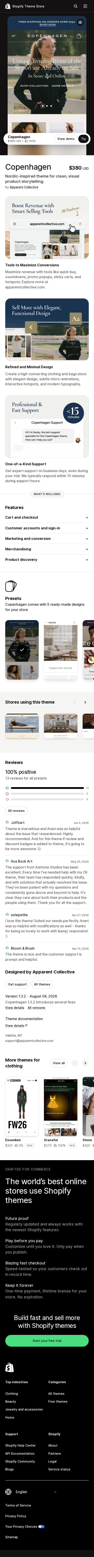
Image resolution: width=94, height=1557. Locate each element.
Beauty (10, 1401)
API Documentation (19, 1453)
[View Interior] (60, 650)
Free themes (58, 1401)
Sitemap (11, 1537)
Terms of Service (18, 1505)
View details (14, 1008)
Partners (54, 1453)
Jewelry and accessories (24, 1409)
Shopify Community (20, 1461)
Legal (52, 1461)
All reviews (16, 810)
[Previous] (74, 702)
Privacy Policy (15, 1516)
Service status (59, 1469)
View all (59, 1063)
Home (9, 1417)
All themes (42, 984)
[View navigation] (85, 6)
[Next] (85, 702)
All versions (36, 1008)
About (52, 1445)
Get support (17, 984)
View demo (66, 139)
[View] (22, 727)
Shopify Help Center (20, 1445)
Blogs (9, 1469)
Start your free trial (47, 1341)
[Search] (75, 6)
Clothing (11, 1393)
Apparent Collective (24, 187)
